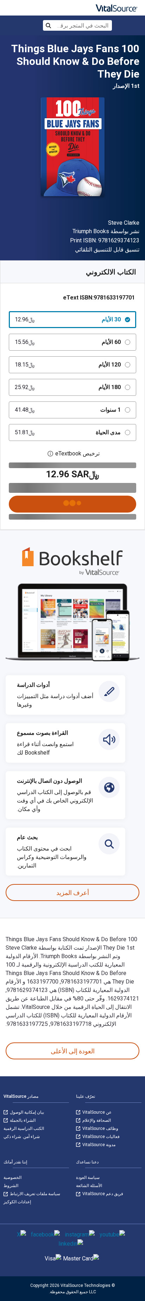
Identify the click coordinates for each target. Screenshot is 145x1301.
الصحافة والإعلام (96, 1120)
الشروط (11, 1185)
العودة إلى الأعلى (73, 1051)
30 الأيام (68, 319)
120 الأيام (68, 364)
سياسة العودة (88, 1177)
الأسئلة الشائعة (89, 1185)
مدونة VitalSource (98, 1144)
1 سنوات (68, 409)
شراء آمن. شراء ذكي (22, 1136)
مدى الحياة (68, 432)
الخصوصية (12, 1177)
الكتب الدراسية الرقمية (24, 1128)
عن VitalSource (96, 1112)
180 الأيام (68, 387)
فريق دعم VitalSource (102, 1193)
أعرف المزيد (72, 892)
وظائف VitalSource (99, 1128)
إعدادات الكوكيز (17, 1201)
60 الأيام (68, 342)
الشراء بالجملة (22, 1120)
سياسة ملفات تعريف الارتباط (34, 1193)
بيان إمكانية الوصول (26, 1112)
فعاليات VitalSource (100, 1136)
